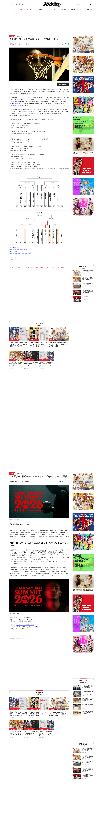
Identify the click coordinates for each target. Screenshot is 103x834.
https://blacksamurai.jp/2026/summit (25, 625)
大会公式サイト (13, 105)
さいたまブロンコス (62, 267)
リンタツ (41, 267)
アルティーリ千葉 (23, 267)
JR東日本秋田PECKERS (33, 267)
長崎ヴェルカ (14, 269)
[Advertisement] (51, 22)
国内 (12, 36)
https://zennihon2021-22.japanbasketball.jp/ (20, 253)
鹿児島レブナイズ (15, 267)
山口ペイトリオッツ (53, 267)
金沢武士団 (46, 267)
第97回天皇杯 (21, 269)
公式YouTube (19, 103)
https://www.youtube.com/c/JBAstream (18, 249)
